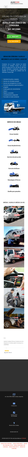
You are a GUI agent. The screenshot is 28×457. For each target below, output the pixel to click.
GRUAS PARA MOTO (14, 443)
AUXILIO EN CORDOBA (6, 440)
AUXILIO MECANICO (18, 440)
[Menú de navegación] (5, 7)
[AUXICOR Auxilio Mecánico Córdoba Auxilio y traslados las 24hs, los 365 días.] (17, 3)
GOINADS (24, 435)
